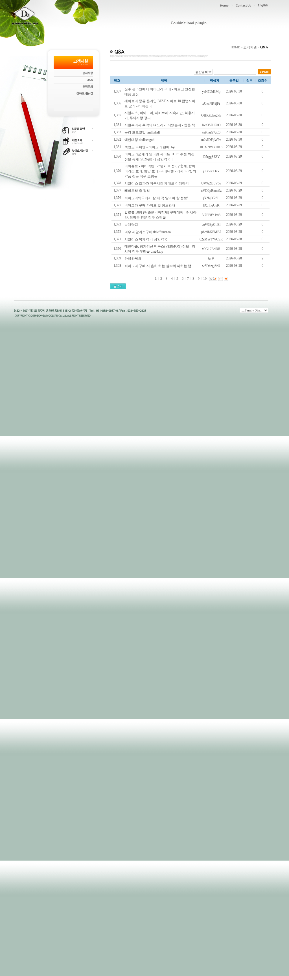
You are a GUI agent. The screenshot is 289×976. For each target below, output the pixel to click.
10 (205, 279)
